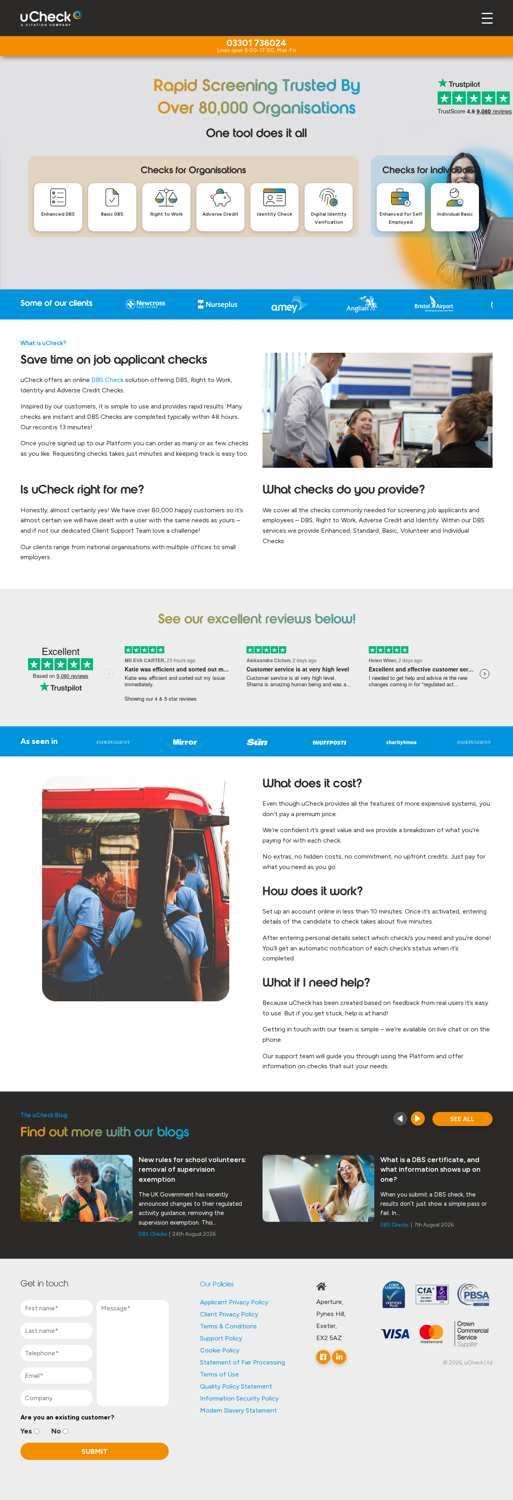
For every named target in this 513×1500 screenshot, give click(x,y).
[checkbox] (94, 1431)
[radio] (29, 1431)
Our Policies (217, 1285)
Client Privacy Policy (229, 1314)
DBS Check (107, 380)
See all (462, 1119)
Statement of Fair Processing (242, 1362)
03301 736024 (256, 44)
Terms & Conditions (228, 1326)
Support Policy (221, 1338)
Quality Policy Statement (236, 1386)
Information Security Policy (239, 1398)
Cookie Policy (219, 1350)
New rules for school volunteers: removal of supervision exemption (192, 1169)
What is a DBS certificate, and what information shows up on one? (430, 1169)
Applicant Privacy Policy (234, 1302)
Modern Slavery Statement (238, 1410)
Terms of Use (219, 1374)
